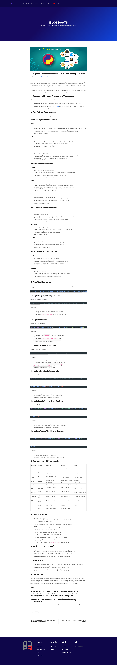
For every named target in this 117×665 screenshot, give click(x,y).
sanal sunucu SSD (41, 649)
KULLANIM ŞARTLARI (66, 652)
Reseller (43, 3)
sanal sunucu (40, 646)
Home (42, 25)
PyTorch (57, 106)
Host (38, 652)
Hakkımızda (53, 646)
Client (49, 3)
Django (49, 312)
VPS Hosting (25, 3)
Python (44, 76)
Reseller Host (40, 655)
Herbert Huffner (36, 76)
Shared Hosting (34, 3)
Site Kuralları (64, 646)
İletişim (52, 649)
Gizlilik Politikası (65, 649)
